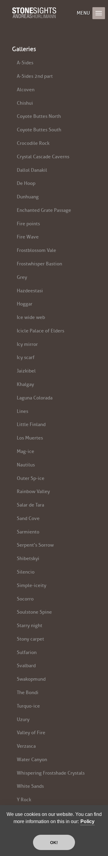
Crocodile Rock (33, 143)
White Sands (30, 786)
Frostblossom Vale (36, 250)
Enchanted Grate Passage (44, 210)
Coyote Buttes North (39, 116)
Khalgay (25, 384)
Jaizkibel (26, 371)
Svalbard (26, 665)
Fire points (28, 223)
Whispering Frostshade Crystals (51, 773)
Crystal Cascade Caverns (43, 156)
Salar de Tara (30, 505)
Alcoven (25, 89)
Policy (87, 821)
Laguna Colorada (34, 398)
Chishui (25, 103)
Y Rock (24, 799)
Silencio (25, 572)
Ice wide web (31, 317)
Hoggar (24, 304)
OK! (54, 842)
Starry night (29, 625)
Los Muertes (30, 438)
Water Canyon (32, 759)
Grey (22, 277)
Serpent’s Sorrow (35, 545)
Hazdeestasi (30, 291)
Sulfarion (27, 652)
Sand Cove (28, 518)
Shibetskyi (28, 558)
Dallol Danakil (32, 170)
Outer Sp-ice (30, 478)
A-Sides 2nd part (35, 76)
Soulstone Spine (34, 612)
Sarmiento (28, 532)
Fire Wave (28, 237)
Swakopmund (31, 679)
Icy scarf (25, 357)
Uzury (23, 719)
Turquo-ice (28, 706)
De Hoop (26, 183)
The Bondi (27, 692)
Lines (22, 411)
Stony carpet (30, 639)
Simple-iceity (31, 585)
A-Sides (25, 63)
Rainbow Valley (33, 491)
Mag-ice (25, 451)
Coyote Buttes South (39, 130)
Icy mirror (27, 344)
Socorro (25, 599)
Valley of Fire (31, 732)
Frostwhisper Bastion (39, 264)
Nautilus (26, 465)
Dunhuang (28, 197)
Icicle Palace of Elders (40, 331)
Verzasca (26, 746)
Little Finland (31, 424)
